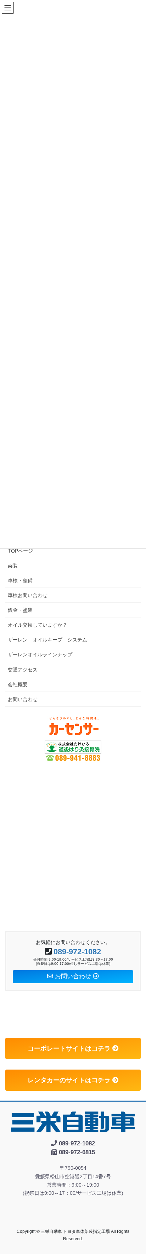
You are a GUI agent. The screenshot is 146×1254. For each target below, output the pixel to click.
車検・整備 (20, 580)
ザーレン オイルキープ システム (47, 640)
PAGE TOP (135, 1210)
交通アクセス (23, 669)
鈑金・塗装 (20, 610)
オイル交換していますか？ (37, 625)
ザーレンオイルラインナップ (40, 654)
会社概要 (18, 684)
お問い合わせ (23, 699)
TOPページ (20, 551)
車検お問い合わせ (27, 595)
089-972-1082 (77, 951)
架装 (13, 565)
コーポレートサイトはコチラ (70, 1048)
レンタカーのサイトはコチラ (70, 1080)
